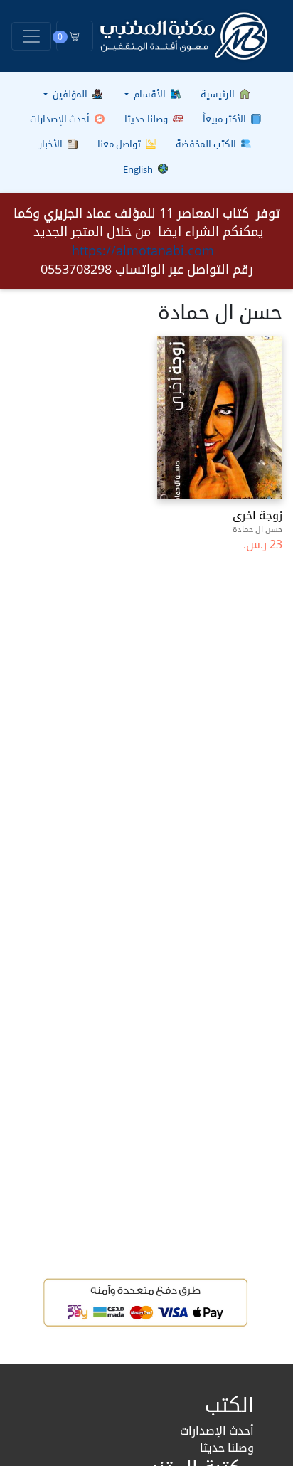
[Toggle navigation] (31, 36)
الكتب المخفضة (207, 143)
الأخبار (52, 143)
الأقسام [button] (150, 93)
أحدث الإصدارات (61, 118)
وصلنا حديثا (147, 118)
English (139, 169)
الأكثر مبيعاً (225, 118)
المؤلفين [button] (70, 93)
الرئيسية (219, 93)
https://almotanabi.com (143, 250)
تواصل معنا (120, 143)
